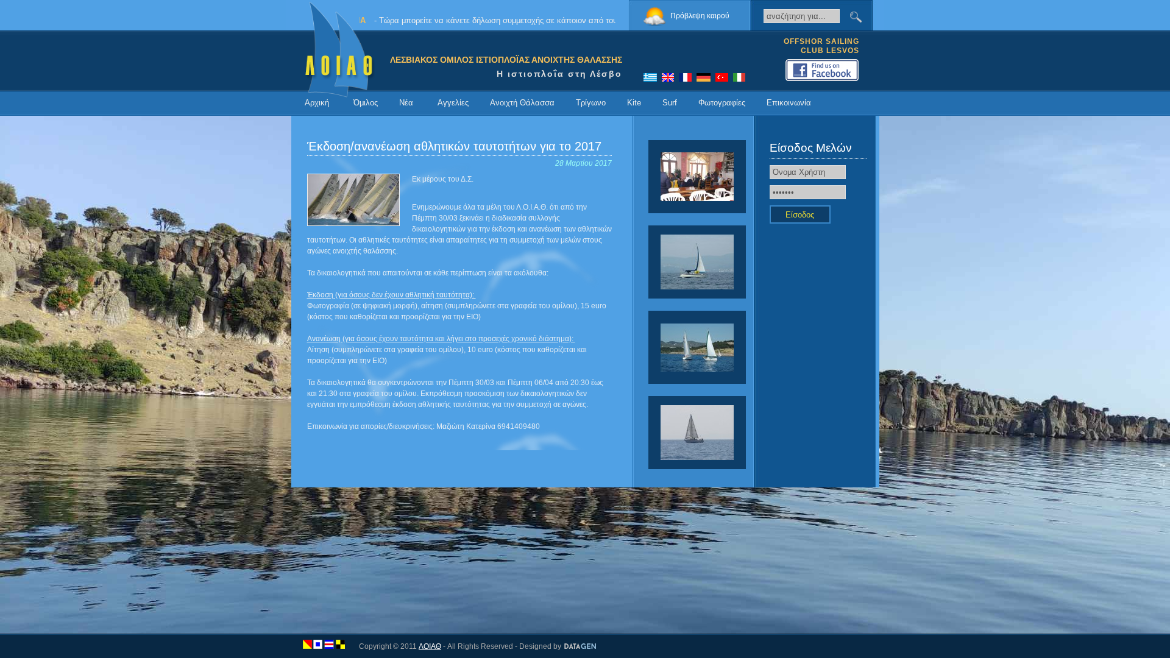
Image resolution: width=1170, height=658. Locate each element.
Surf (669, 102)
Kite (634, 102)
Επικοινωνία (789, 102)
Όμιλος (365, 102)
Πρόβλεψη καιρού (699, 16)
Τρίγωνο (591, 102)
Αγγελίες (453, 102)
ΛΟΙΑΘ (430, 646)
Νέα (406, 102)
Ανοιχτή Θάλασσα (522, 102)
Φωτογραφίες (721, 102)
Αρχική (317, 102)
